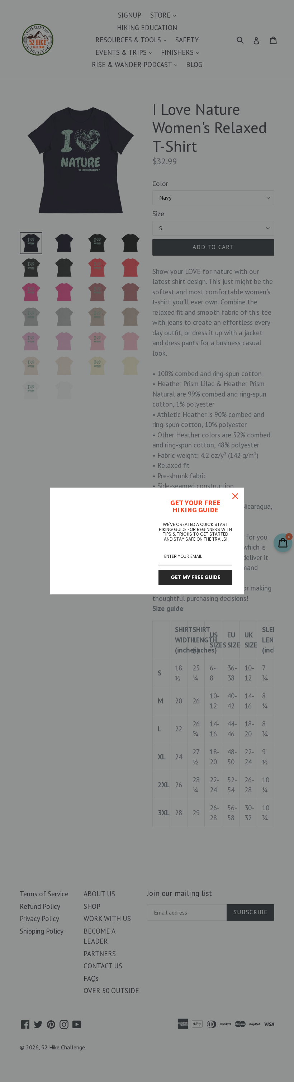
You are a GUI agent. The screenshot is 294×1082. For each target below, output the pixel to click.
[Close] (235, 496)
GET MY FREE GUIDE (195, 577)
